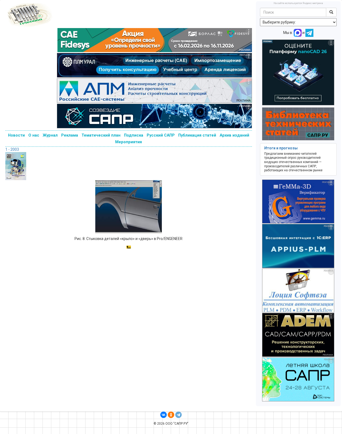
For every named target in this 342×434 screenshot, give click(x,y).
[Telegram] (178, 415)
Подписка (133, 135)
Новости (16, 135)
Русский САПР (161, 135)
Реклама (69, 135)
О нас (33, 135)
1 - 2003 (12, 149)
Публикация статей (197, 135)
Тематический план (101, 135)
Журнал (50, 135)
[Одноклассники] (171, 415)
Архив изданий (234, 135)
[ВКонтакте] (163, 415)
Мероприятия (128, 142)
